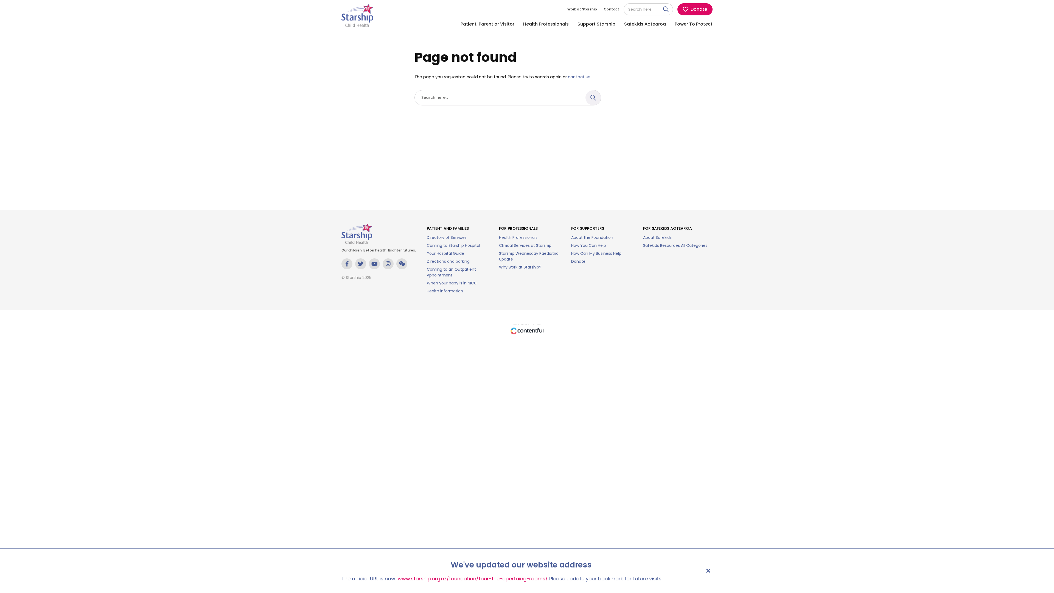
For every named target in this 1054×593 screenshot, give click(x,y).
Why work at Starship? (520, 267)
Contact (611, 9)
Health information (445, 291)
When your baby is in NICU (451, 283)
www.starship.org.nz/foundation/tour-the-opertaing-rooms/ (473, 578)
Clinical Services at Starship (525, 245)
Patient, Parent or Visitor (487, 24)
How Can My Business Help (596, 253)
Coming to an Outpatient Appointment (451, 272)
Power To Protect (694, 24)
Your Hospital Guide (445, 253)
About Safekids (657, 237)
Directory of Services (447, 237)
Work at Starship (582, 9)
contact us (579, 77)
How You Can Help (588, 245)
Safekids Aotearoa (645, 24)
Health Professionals (546, 24)
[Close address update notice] (708, 570)
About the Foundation (592, 237)
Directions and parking (448, 261)
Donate (578, 261)
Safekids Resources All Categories (675, 245)
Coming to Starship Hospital (453, 245)
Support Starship (596, 24)
